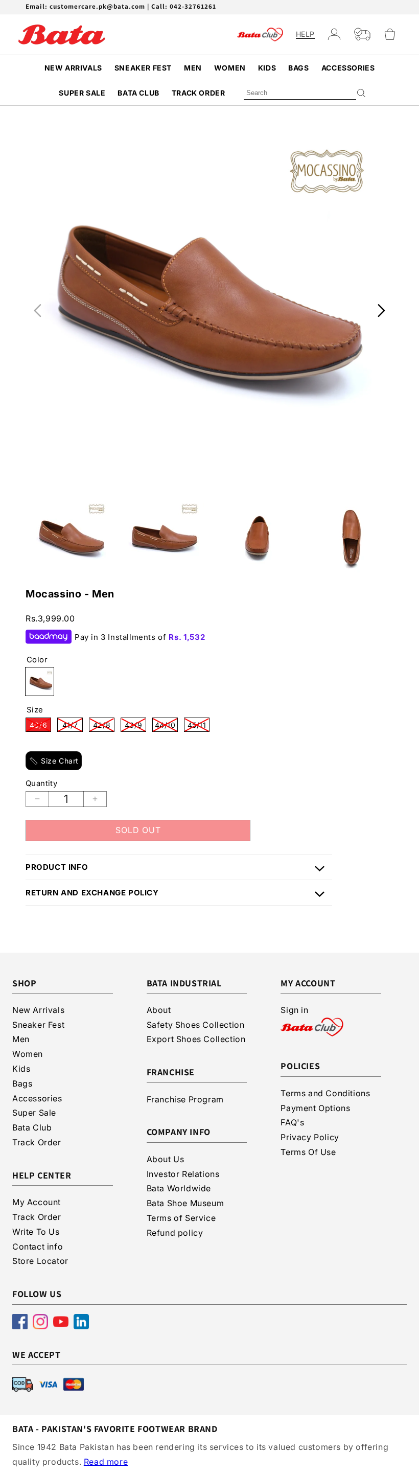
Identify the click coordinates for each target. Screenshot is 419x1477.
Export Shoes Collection (196, 1039)
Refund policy (175, 1233)
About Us (165, 1159)
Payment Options (315, 1108)
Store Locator (40, 1261)
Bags (298, 67)
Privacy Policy (310, 1137)
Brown (40, 681)
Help (305, 34)
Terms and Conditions (325, 1093)
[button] (394, 34)
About (159, 1010)
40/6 (40, 726)
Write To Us (36, 1232)
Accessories (348, 67)
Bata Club (138, 92)
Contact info (37, 1246)
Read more (106, 1462)
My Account (36, 1202)
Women (230, 67)
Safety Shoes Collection (196, 1025)
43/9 (135, 726)
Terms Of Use (308, 1152)
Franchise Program (185, 1099)
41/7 (72, 726)
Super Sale (82, 92)
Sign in (294, 1010)
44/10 (166, 726)
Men (193, 67)
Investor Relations (183, 1174)
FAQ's (292, 1122)
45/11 (199, 726)
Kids (267, 67)
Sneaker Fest (143, 67)
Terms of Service (181, 1218)
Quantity (41, 783)
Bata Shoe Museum (185, 1203)
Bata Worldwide (179, 1188)
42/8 (103, 726)
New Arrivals (73, 67)
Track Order (198, 92)
